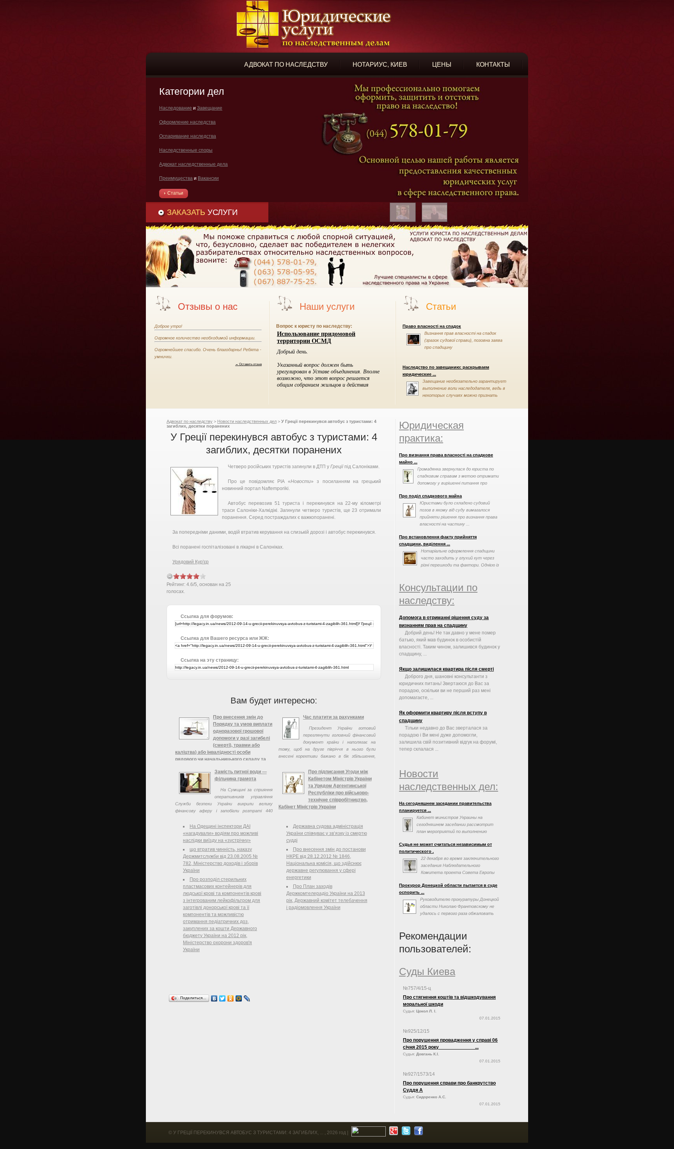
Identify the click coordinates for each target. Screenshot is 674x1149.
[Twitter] (222, 998)
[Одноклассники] (231, 998)
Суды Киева (427, 971)
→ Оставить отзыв (248, 364)
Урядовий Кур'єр (190, 562)
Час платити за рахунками (333, 717)
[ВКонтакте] (214, 998)
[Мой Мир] (239, 998)
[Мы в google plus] (392, 1132)
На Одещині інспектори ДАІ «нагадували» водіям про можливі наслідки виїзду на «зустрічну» (220, 833)
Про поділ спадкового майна (430, 496)
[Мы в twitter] (405, 1132)
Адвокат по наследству (190, 421)
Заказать (202, 212)
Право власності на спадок (432, 326)
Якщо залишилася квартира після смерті (446, 669)
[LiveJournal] (247, 998)
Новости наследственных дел (247, 421)
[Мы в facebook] (417, 1132)
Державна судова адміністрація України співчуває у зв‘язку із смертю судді (326, 833)
